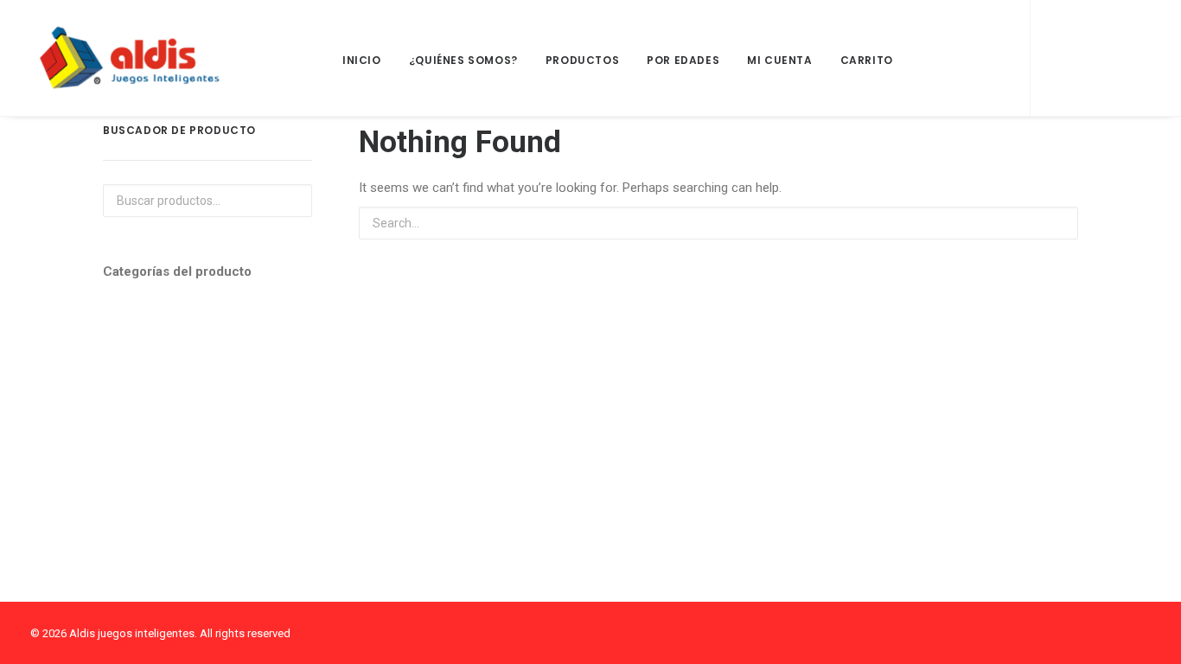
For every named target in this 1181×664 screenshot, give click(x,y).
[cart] (1130, 58)
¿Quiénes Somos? (463, 60)
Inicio (361, 60)
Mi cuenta (779, 60)
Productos (582, 60)
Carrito (866, 60)
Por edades (683, 60)
